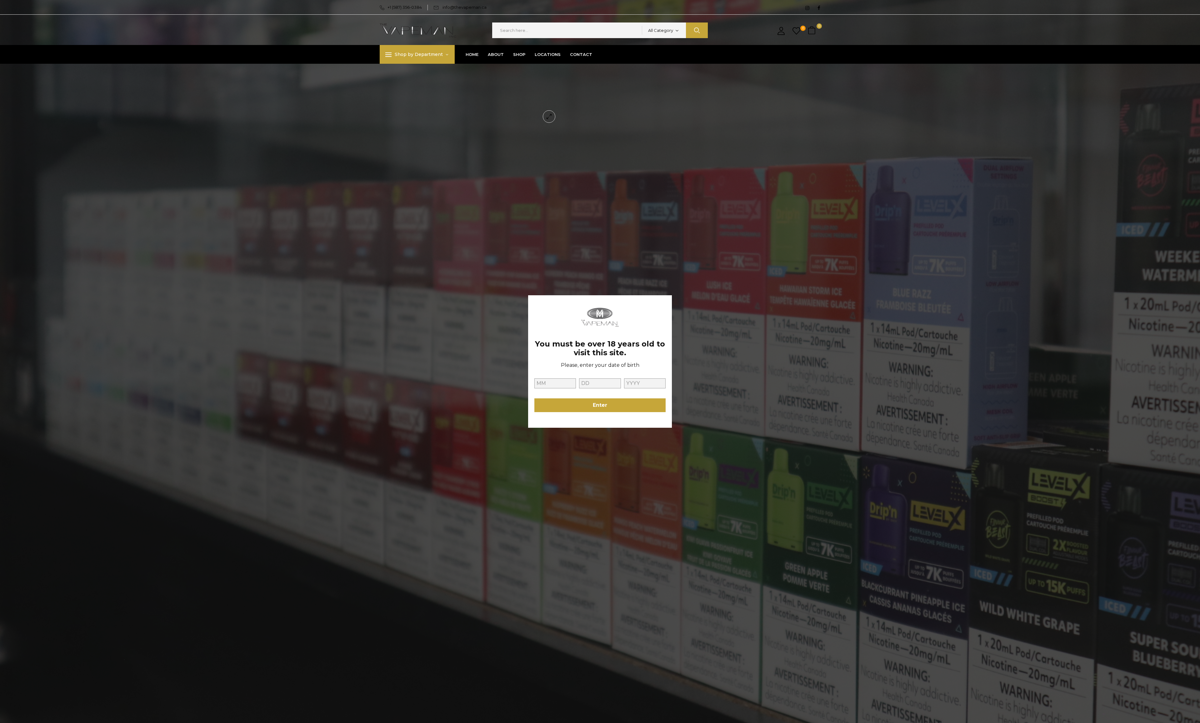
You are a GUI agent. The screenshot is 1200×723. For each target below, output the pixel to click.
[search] (697, 30)
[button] (812, 30)
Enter (600, 405)
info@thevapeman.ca (464, 7)
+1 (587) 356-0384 (405, 7)
